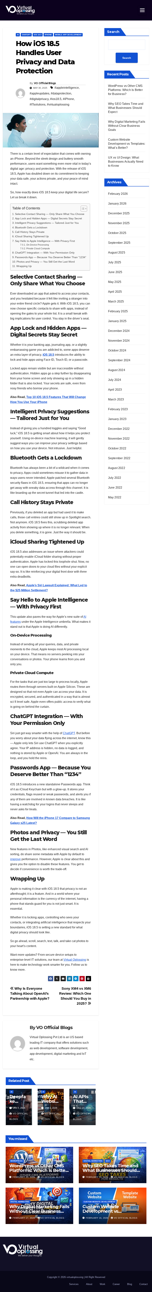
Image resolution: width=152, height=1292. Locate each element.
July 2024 (114, 379)
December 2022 (119, 428)
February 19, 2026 (97, 1177)
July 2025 (114, 262)
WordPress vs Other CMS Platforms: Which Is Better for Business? (125, 90)
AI (18, 35)
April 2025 (115, 291)
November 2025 (119, 223)
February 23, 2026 (24, 1177)
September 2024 (119, 360)
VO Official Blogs (45, 83)
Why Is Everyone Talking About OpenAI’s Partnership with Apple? (29, 993)
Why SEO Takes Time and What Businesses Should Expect (125, 107)
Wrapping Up (24, 266)
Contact (143, 1284)
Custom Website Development (99, 1202)
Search (113, 32)
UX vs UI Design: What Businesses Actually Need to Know (125, 161)
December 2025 (119, 213)
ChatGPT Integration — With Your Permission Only (45, 252)
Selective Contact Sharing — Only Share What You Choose (49, 213)
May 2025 (114, 281)
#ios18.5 (55, 99)
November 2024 (119, 340)
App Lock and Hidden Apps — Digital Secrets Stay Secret (48, 218)
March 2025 (116, 301)
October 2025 (117, 232)
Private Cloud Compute (38, 248)
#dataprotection (61, 93)
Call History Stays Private (29, 231)
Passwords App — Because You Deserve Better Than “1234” (50, 257)
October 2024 (117, 350)
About (89, 1284)
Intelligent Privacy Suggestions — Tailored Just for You (47, 222)
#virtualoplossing (58, 104)
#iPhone (68, 99)
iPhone (48, 35)
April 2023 (115, 389)
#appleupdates (39, 93)
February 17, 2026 (24, 1218)
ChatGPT (26, 35)
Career (116, 1284)
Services (74, 1284)
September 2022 (119, 458)
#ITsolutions (37, 104)
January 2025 (117, 321)
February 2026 (118, 193)
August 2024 (116, 370)
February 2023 (118, 409)
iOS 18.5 (38, 35)
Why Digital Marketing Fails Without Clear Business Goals (126, 125)
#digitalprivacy (39, 99)
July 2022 (114, 477)
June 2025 (115, 272)
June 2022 (115, 487)
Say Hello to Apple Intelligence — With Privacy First (45, 240)
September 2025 (119, 242)
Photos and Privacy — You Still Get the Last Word (45, 261)
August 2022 (116, 468)
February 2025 (118, 311)
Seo (108, 1161)
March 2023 (116, 399)
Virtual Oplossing (74, 959)
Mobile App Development (68, 35)
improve (15, 859)
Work (102, 1284)
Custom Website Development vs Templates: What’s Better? (126, 143)
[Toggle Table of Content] (82, 208)
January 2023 (117, 419)
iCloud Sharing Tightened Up (32, 236)
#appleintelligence (66, 87)
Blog (129, 1284)
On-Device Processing (37, 245)
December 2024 (119, 330)
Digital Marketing (93, 1161)
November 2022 (119, 438)
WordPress (16, 1161)
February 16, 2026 (97, 1218)
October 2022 (117, 448)
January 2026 (117, 203)
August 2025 (116, 252)
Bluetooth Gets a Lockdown (31, 227)
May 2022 (114, 497)
